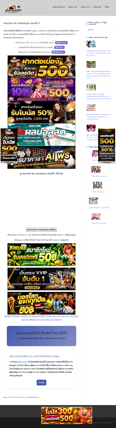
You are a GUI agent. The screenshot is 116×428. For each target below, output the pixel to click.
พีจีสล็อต (33, 320)
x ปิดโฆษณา (106, 162)
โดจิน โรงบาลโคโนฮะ (99, 223)
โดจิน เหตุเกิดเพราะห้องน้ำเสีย (99, 207)
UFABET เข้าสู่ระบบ (29, 316)
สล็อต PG (58, 320)
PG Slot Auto (58, 52)
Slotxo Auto (61, 43)
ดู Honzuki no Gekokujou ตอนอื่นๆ (41, 230)
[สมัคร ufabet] (41, 112)
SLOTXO (57, 316)
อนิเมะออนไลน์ (23, 362)
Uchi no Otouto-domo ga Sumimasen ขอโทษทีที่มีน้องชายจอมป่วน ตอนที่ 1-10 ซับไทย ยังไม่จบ (99, 96)
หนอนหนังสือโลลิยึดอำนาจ (32, 397)
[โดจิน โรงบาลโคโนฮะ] (99, 216)
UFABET (8, 316)
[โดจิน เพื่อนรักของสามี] (99, 169)
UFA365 (16, 316)
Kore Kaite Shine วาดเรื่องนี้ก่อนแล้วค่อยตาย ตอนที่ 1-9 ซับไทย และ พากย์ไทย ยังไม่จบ (99, 117)
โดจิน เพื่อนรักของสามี (99, 176)
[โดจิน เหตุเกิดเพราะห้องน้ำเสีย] (99, 200)
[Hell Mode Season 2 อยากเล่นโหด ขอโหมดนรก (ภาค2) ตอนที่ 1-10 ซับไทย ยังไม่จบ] (99, 44)
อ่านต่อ (41, 382)
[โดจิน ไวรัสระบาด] (99, 185)
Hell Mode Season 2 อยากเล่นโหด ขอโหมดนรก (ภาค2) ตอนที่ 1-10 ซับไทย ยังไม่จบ (99, 53)
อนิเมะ (35, 31)
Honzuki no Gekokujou (16, 397)
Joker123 (59, 47)
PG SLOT (66, 316)
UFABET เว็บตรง (45, 316)
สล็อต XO (24, 320)
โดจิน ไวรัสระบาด (99, 192)
